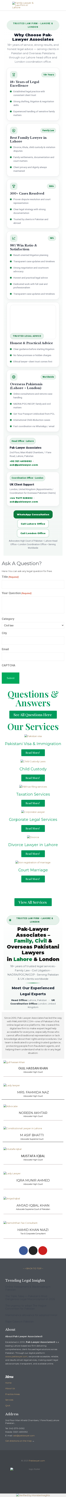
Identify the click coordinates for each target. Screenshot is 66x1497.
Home (8, 1382)
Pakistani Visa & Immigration (33, 743)
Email (5, 649)
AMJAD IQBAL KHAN (33, 1205)
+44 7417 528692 (21, 498)
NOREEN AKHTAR (33, 1113)
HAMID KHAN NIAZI (33, 1230)
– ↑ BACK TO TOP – (33, 1268)
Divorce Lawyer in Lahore (33, 844)
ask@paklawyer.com (24, 464)
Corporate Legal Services (33, 819)
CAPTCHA (8, 665)
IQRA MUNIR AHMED (33, 1180)
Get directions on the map (18, 1440)
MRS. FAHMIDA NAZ (33, 1092)
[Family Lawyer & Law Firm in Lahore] (35, 5)
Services (9, 1399)
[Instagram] (33, 1250)
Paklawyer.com (37, 1460)
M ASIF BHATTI (32, 1135)
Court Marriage (33, 870)
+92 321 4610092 (21, 461)
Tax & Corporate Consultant (33, 1233)
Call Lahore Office (33, 523)
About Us (10, 1388)
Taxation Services (33, 794)
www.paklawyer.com (16, 1356)
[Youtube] (42, 1250)
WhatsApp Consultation (33, 514)
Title (10, 576)
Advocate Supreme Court (31, 1139)
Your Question (17, 593)
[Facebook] (23, 1250)
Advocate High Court (33, 1072)
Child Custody (33, 769)
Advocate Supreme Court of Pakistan (33, 1209)
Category (8, 619)
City (4, 633)
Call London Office (33, 533)
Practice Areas (12, 1394)
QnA (7, 1405)
